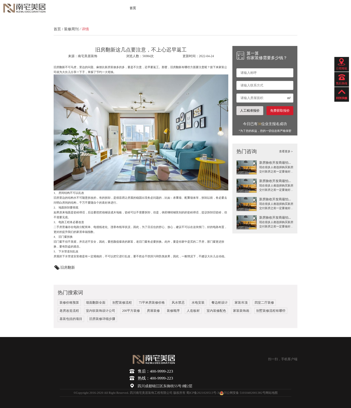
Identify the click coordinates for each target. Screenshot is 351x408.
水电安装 (198, 302)
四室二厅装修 (264, 302)
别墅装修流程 (122, 302)
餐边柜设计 (219, 302)
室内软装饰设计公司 (100, 310)
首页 (133, 8)
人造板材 (193, 310)
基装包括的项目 (71, 319)
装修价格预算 (69, 302)
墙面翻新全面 (95, 302)
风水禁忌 (178, 302)
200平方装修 (131, 310)
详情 (85, 29)
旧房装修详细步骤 (102, 319)
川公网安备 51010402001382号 (244, 392)
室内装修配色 (216, 310)
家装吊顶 (241, 302)
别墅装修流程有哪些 (270, 310)
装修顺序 (173, 310)
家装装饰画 (241, 310)
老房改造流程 (69, 310)
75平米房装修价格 (152, 302)
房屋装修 (153, 310)
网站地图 (271, 392)
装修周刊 (71, 29)
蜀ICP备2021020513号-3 (202, 392)
